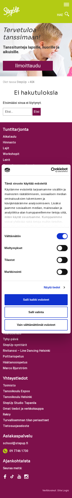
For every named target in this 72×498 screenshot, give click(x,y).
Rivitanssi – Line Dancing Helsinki (26, 350)
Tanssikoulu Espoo (16, 391)
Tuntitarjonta (16, 129)
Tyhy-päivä (10, 339)
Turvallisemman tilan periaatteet (26, 420)
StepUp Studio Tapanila (19, 403)
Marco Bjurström (15, 368)
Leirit (6, 160)
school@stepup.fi (15, 443)
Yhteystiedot (15, 378)
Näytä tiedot (52, 287)
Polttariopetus (13, 356)
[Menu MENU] (66, 4)
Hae (60, 15)
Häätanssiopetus (15, 362)
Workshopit (11, 154)
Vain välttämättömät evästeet (36, 324)
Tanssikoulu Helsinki (17, 397)
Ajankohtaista (16, 461)
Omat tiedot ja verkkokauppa (23, 408)
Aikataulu (9, 136)
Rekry (7, 414)
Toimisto (9, 385)
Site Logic (63, 490)
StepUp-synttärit (15, 345)
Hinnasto (9, 142)
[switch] (62, 248)
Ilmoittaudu (28, 66)
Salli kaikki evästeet (36, 299)
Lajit (6, 148)
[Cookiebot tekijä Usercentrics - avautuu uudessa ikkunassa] (51, 169)
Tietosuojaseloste (16, 426)
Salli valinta (36, 312)
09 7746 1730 (18, 451)
